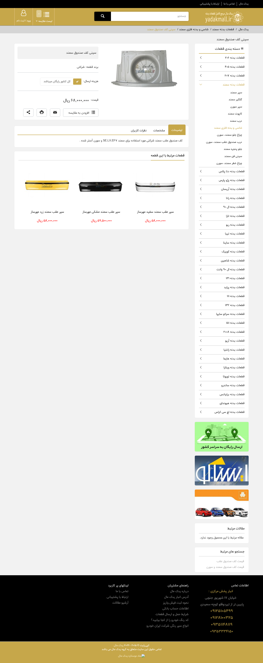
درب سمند (236, 121)
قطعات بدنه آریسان (233, 189)
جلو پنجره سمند (233, 149)
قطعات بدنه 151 (235, 323)
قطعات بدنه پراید (234, 287)
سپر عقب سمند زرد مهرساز (47, 212)
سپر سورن (236, 107)
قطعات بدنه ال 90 (234, 207)
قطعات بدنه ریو (235, 225)
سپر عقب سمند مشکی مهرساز (101, 212)
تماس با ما (229, 4)
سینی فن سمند (233, 156)
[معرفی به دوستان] (55, 113)
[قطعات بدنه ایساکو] (222, 470)
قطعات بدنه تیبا (235, 234)
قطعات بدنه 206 (235, 58)
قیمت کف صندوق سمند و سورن (225, 567)
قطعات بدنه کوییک (233, 251)
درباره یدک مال (179, 591)
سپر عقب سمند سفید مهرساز (155, 212)
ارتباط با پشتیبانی (209, 4)
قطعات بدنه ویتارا (234, 367)
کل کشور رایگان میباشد (57, 81)
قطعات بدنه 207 (235, 76)
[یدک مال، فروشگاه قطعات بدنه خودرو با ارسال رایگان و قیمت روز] (224, 17)
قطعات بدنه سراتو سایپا (230, 314)
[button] (28, 113)
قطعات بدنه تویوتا (234, 376)
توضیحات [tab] (176, 130)
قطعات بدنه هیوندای (232, 403)
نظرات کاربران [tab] (139, 130)
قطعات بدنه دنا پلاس (232, 171)
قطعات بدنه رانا (235, 198)
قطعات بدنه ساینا (234, 243)
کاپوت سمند (235, 114)
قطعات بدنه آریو (235, 341)
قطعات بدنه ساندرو (233, 385)
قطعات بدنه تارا (235, 216)
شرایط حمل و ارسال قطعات (172, 614)
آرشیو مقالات (120, 603)
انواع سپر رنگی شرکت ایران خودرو (167, 626)
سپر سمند (236, 93)
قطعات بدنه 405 (235, 67)
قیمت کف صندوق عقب (230, 561)
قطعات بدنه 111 (236, 296)
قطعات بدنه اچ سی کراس (230, 412)
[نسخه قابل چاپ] (42, 113)
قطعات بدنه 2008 (234, 332)
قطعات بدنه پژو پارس (232, 180)
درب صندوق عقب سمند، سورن (224, 142)
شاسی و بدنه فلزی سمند (228, 128)
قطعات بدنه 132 (235, 305)
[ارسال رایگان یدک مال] (222, 437)
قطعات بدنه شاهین (233, 261)
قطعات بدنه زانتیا (234, 350)
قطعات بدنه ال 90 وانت (231, 269)
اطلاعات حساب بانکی (175, 608)
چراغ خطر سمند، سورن (229, 163)
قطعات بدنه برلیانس (232, 394)
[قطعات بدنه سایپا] (222, 504)
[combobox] (150, 16)
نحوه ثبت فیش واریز (176, 603)
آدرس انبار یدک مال (176, 597)
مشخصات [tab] (159, 130)
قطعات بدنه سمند (234, 85)
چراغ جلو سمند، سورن (229, 135)
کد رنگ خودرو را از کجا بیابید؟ (170, 620)
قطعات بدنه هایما (234, 359)
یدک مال (244, 4)
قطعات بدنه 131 (235, 278)
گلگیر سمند (235, 100)
